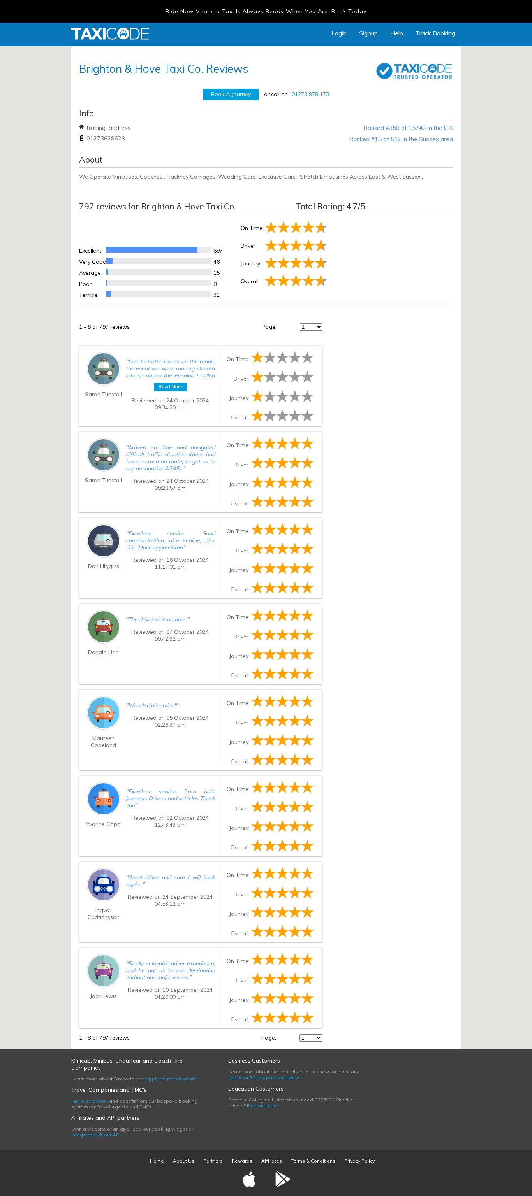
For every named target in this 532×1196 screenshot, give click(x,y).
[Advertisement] (391, 258)
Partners (213, 1161)
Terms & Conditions (313, 1161)
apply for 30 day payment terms (264, 1077)
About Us (183, 1161)
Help (396, 33)
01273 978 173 (310, 94)
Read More (170, 386)
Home (157, 1161)
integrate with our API (95, 1135)
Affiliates (271, 1161)
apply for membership (171, 1079)
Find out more (262, 1105)
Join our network (89, 1101)
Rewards (242, 1161)
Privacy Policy (359, 1161)
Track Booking (435, 33)
